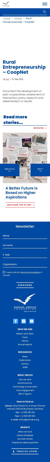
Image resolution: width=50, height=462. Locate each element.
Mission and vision (25, 333)
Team (25, 337)
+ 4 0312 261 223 (27, 412)
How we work (25, 379)
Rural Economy (25, 383)
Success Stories (25, 438)
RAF (7, 79)
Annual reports (25, 344)
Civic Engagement (25, 390)
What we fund (25, 431)
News (25, 356)
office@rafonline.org (29, 419)
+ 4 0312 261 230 (27, 416)
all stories (38, 128)
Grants (18, 18)
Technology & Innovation (25, 386)
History (25, 340)
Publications (25, 360)
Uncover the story (19, 205)
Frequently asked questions (25, 442)
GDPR (25, 367)
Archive (25, 363)
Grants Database (25, 435)
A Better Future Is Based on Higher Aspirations (22, 193)
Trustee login (27, 451)
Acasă (6, 18)
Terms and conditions (30, 272)
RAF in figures (25, 393)
